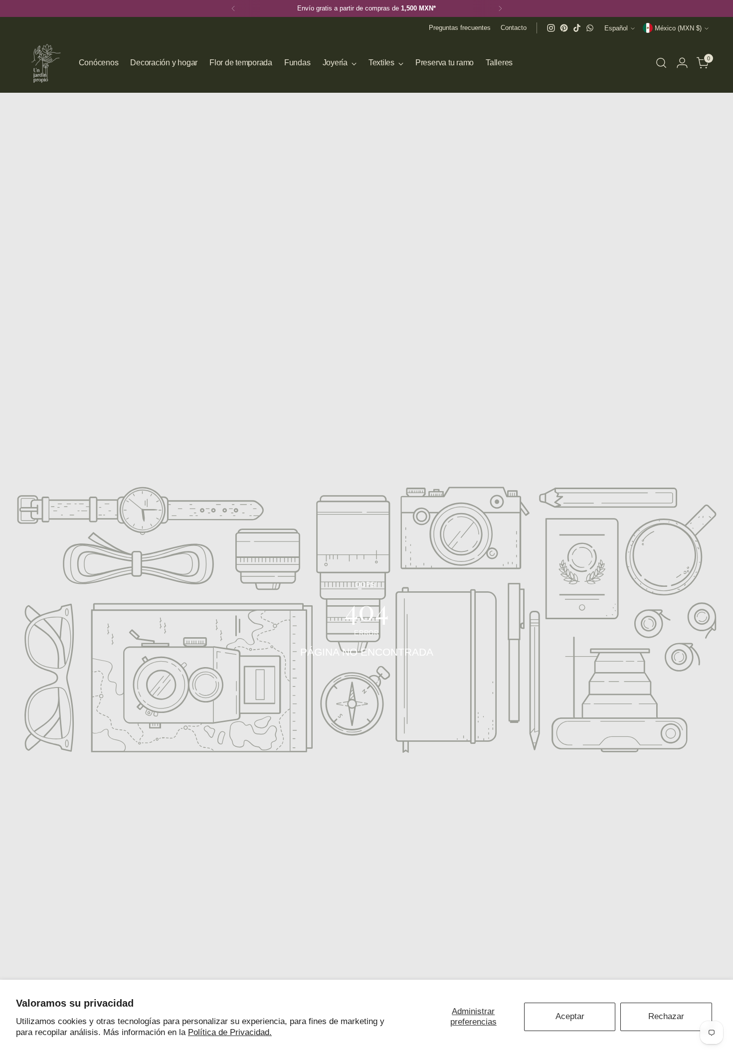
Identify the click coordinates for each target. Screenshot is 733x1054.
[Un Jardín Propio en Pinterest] (563, 27)
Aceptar (569, 1016)
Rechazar (666, 1016)
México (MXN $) (678, 28)
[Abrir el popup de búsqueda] (661, 63)
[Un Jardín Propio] (44, 63)
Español (616, 28)
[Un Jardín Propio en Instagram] (551, 27)
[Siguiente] (500, 8)
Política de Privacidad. (230, 1032)
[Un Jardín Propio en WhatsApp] (589, 27)
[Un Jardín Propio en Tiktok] (576, 27)
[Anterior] (233, 8)
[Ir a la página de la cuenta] (682, 63)
